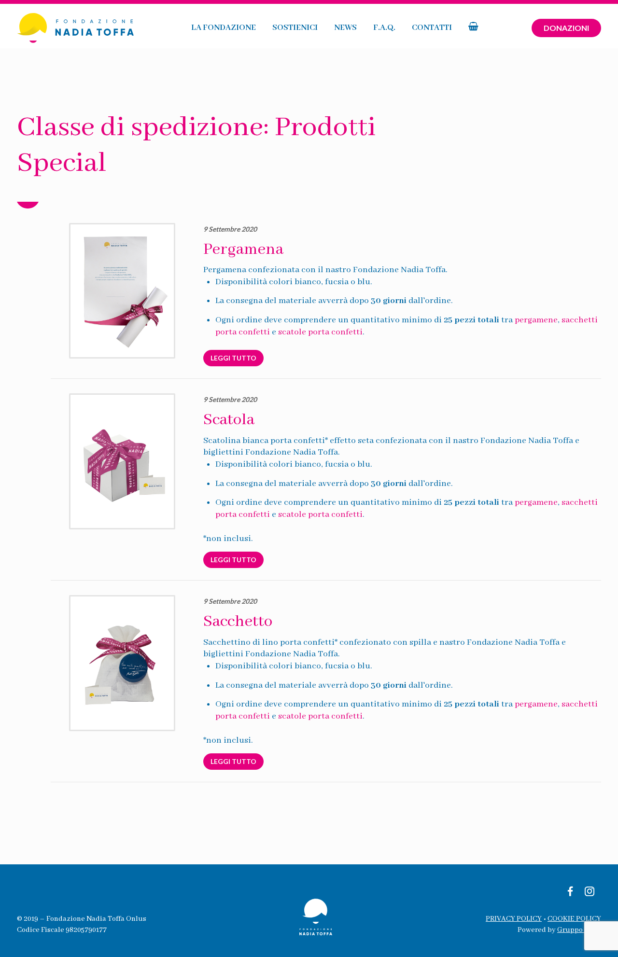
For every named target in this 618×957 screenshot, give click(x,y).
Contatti (432, 28)
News (345, 28)
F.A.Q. (384, 28)
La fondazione (223, 28)
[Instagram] (589, 892)
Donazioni (566, 27)
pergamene (536, 320)
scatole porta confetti (320, 332)
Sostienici (295, 28)
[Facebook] (570, 892)
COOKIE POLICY (574, 919)
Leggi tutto (233, 358)
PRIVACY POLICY (514, 919)
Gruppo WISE (579, 930)
